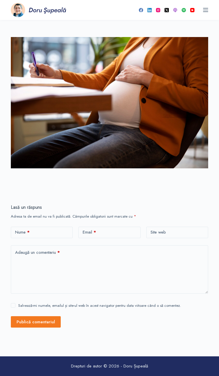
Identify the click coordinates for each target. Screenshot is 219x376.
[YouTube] (192, 10)
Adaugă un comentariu (37, 252)
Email (89, 232)
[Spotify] (184, 10)
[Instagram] (158, 10)
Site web (158, 232)
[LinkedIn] (149, 10)
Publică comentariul (36, 322)
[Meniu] (205, 10)
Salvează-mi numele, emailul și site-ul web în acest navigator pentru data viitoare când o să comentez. (99, 305)
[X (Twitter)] (167, 10)
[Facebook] (141, 10)
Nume (22, 232)
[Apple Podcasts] (175, 10)
